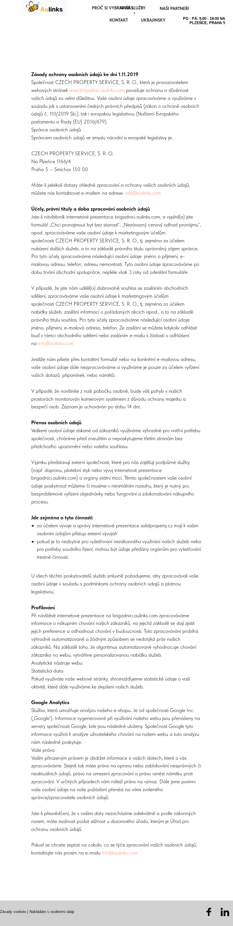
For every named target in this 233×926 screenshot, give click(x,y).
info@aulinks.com (143, 193)
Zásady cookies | (14, 912)
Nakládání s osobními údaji (52, 912)
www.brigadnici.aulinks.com (97, 90)
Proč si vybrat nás (112, 8)
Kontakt (118, 20)
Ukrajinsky (153, 20)
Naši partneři (174, 8)
